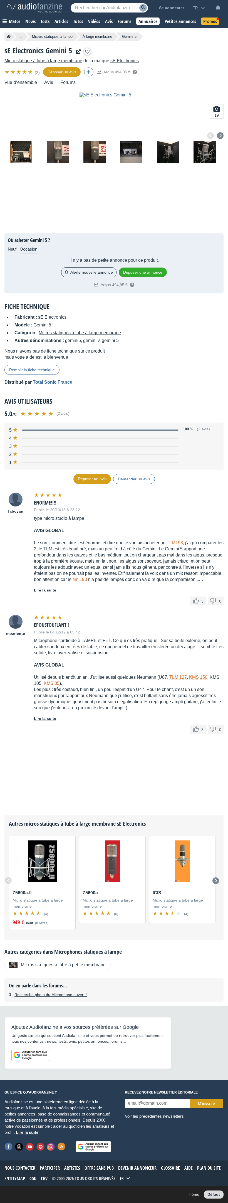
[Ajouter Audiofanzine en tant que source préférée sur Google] (30, 1055)
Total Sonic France (52, 382)
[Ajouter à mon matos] (87, 51)
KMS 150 (198, 677)
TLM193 (175, 542)
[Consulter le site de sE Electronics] (77, 51)
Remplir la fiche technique (32, 370)
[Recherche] (143, 8)
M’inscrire (206, 1103)
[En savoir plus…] (135, 72)
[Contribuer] (88, 72)
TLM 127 (178, 677)
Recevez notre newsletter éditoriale (161, 1092)
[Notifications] (218, 7)
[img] (19, 72)
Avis (48, 82)
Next (220, 135)
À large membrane (97, 36)
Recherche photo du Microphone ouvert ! (50, 994)
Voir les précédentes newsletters (154, 1116)
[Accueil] (9, 37)
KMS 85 (52, 683)
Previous (210, 135)
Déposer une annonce (142, 272)
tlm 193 (80, 579)
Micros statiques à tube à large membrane (80, 332)
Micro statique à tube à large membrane (43, 60)
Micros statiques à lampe (52, 36)
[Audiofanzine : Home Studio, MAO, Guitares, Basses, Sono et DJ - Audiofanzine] (34, 8)
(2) (37, 72)
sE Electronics (124, 60)
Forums (68, 82)
